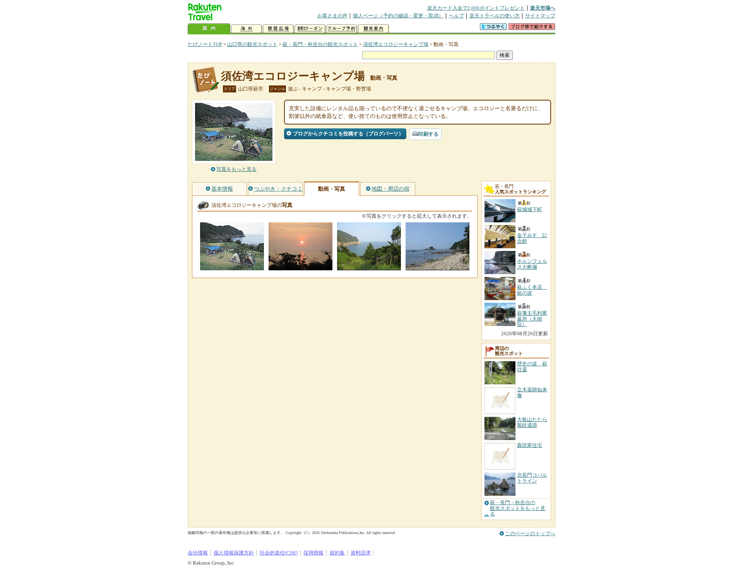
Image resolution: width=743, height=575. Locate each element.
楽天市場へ (542, 8)
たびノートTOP (205, 44)
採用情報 (313, 553)
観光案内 (373, 28)
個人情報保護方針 (234, 553)
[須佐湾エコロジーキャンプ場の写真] (232, 266)
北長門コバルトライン (532, 477)
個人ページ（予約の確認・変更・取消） (398, 16)
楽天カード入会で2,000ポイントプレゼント (476, 8)
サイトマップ (540, 16)
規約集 (337, 553)
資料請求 (361, 553)
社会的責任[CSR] (279, 553)
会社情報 (198, 553)
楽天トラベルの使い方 (494, 16)
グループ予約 (341, 28)
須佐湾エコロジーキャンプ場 (395, 44)
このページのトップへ (530, 533)
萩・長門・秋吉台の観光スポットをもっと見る (517, 508)
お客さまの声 (332, 16)
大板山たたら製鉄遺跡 (532, 422)
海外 (246, 28)
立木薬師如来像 (532, 392)
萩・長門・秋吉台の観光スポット (320, 44)
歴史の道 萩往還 (532, 366)
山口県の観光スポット (252, 44)
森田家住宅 (529, 445)
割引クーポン (309, 28)
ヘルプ (456, 16)
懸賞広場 (278, 28)
